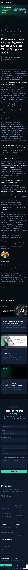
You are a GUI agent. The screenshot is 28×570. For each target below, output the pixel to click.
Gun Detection (18, 515)
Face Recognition (19, 510)
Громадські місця (5, 513)
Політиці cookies (13, 562)
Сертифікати (18, 530)
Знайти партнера (5, 530)
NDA (2, 549)
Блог (2, 30)
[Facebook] (7, 496)
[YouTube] (10, 496)
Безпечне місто (5, 503)
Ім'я (2, 423)
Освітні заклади (5, 511)
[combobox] (14, 453)
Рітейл (2, 505)
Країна (3, 450)
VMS (16, 503)
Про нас (17, 527)
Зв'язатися (18, 535)
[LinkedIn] (2, 496)
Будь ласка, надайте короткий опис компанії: (13, 457)
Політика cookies (5, 546)
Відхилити (18, 565)
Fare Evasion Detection (20, 512)
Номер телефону (5, 444)
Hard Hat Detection (20, 518)
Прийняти (6, 565)
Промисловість (5, 508)
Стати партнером (5, 527)
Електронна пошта (6, 437)
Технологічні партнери (7, 532)
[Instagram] (4, 496)
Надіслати (14, 471)
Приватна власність (6, 516)
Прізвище (3, 430)
